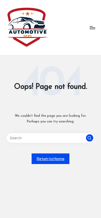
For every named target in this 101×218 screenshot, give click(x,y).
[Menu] (92, 27)
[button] (89, 138)
